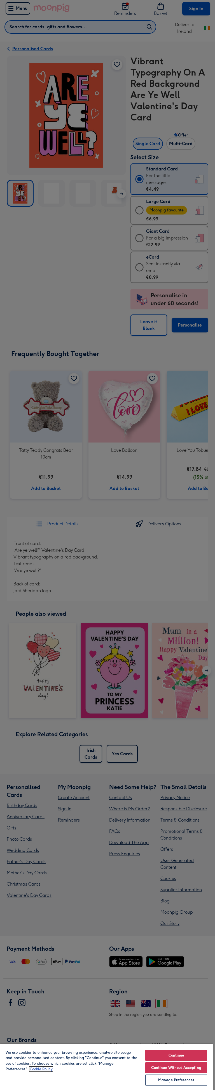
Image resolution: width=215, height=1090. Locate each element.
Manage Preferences (176, 1080)
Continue (176, 1055)
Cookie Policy (41, 1069)
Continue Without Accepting (176, 1068)
